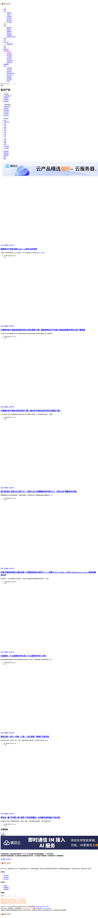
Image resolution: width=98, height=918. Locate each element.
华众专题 (9, 22)
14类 (5, 125)
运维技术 (9, 16)
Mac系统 (9, 18)
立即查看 (3, 859)
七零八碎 (6, 42)
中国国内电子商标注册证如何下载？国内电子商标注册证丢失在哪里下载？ (31, 411)
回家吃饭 (6, 49)
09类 (5, 120)
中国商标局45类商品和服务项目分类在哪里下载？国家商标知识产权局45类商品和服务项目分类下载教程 (43, 330)
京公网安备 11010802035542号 (43, 908)
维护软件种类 (10, 73)
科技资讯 (9, 13)
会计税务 (9, 55)
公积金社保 (10, 60)
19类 (5, 127)
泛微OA (9, 14)
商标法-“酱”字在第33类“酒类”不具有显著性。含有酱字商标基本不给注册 (30, 817)
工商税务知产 (7, 96)
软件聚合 (6, 101)
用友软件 (9, 33)
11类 (5, 123)
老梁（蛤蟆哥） (5, 245)
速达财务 (9, 27)
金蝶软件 (9, 31)
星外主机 (9, 20)
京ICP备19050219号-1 (43, 906)
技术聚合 (6, 97)
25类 (5, 132)
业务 (5, 47)
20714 (5, 128)
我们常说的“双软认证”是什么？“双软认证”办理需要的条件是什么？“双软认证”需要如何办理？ (39, 492)
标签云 (8, 80)
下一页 (2, 833)
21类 (5, 130)
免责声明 (9, 77)
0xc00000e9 (7, 122)
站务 (5, 66)
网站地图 (9, 79)
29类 (5, 136)
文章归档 (9, 68)
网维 (5, 38)
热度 (5, 158)
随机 (5, 156)
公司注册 (9, 53)
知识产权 (9, 58)
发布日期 (6, 151)
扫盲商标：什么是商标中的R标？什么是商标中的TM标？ (24, 656)
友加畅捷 (9, 35)
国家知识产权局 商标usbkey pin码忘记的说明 (19, 249)
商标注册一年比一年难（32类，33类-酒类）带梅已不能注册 (25, 737)
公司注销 (9, 57)
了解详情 (8, 859)
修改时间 (6, 153)
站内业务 (6, 877)
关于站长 (9, 75)
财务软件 (6, 99)
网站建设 (6, 64)
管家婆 (8, 29)
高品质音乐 (10, 44)
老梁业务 (9, 71)
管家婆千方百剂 (11, 36)
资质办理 (9, 62)
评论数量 (6, 155)
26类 (5, 134)
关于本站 (9, 69)
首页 (5, 9)
